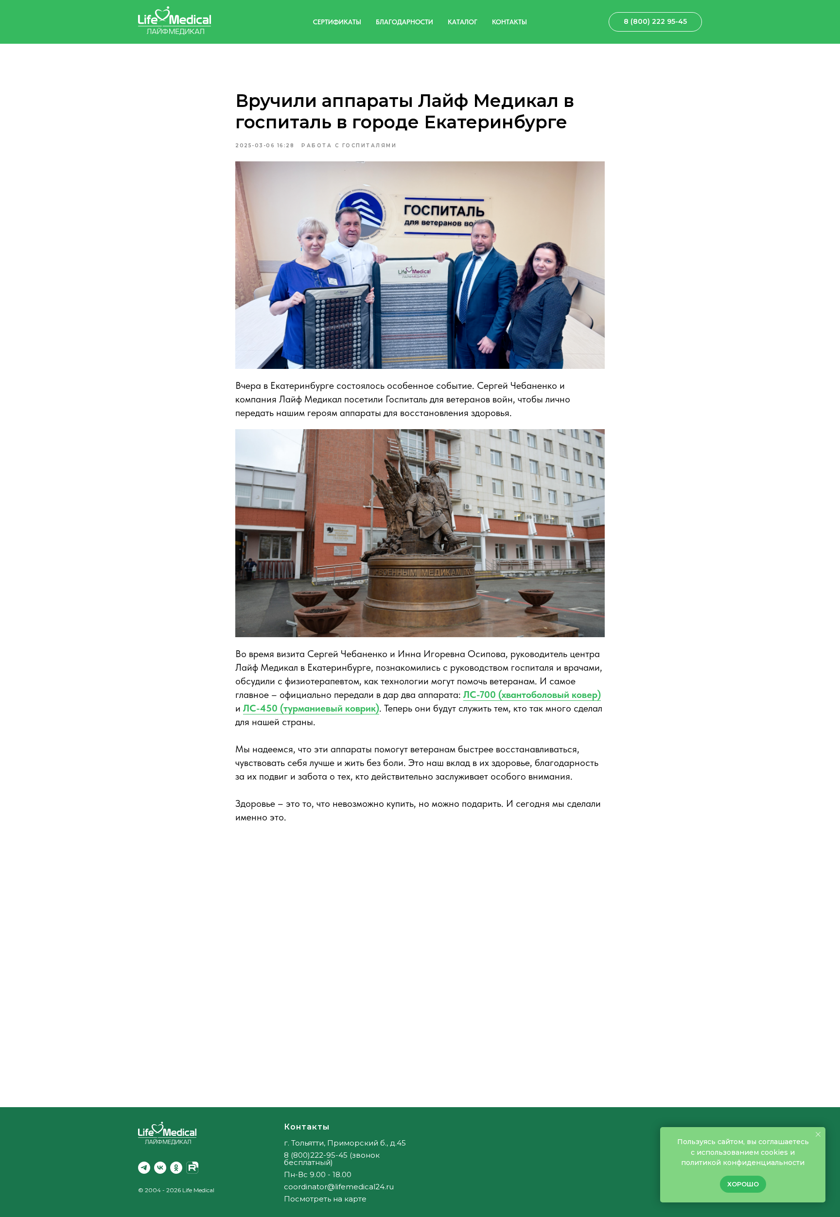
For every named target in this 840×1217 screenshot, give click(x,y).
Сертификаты (337, 22)
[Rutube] (192, 1168)
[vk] (160, 1168)
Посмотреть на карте (325, 1198)
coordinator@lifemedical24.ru (339, 1186)
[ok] (176, 1168)
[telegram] (144, 1168)
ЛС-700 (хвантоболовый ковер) (532, 694)
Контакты (509, 22)
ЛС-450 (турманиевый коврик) (311, 708)
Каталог (462, 22)
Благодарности (404, 22)
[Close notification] (818, 1134)
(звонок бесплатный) (332, 1158)
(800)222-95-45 (319, 1155)
